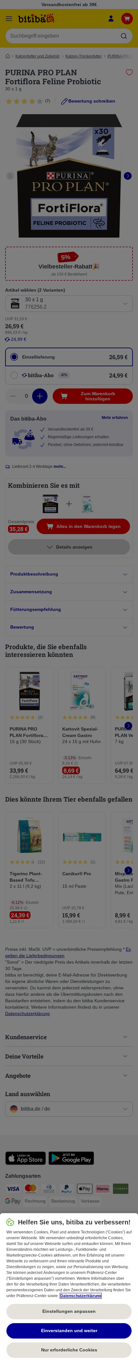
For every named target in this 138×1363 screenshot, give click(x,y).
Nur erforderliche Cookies (69, 1349)
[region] (69, 1288)
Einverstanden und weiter (69, 1330)
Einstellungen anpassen (69, 1311)
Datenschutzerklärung (80, 1296)
